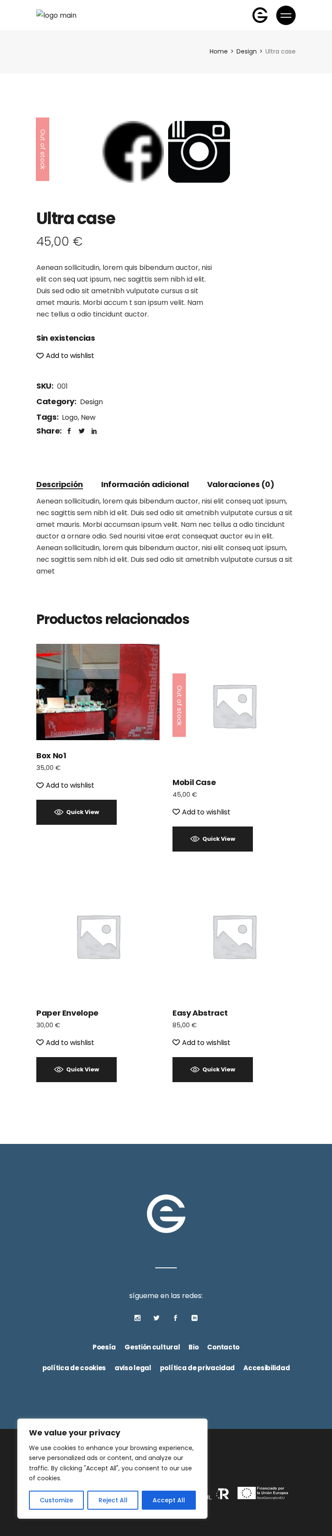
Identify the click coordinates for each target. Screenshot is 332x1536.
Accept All (169, 1500)
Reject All (113, 1500)
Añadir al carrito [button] (98, 691)
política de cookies (74, 1367)
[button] (65, 355)
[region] (112, 1469)
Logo (70, 417)
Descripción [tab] (59, 484)
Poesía (104, 1347)
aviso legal (133, 1367)
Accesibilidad (266, 1367)
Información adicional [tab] (144, 484)
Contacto (223, 1347)
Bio (193, 1347)
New (88, 417)
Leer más (234, 705)
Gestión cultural (152, 1347)
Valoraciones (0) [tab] (241, 484)
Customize (56, 1500)
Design (91, 402)
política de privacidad (197, 1367)
